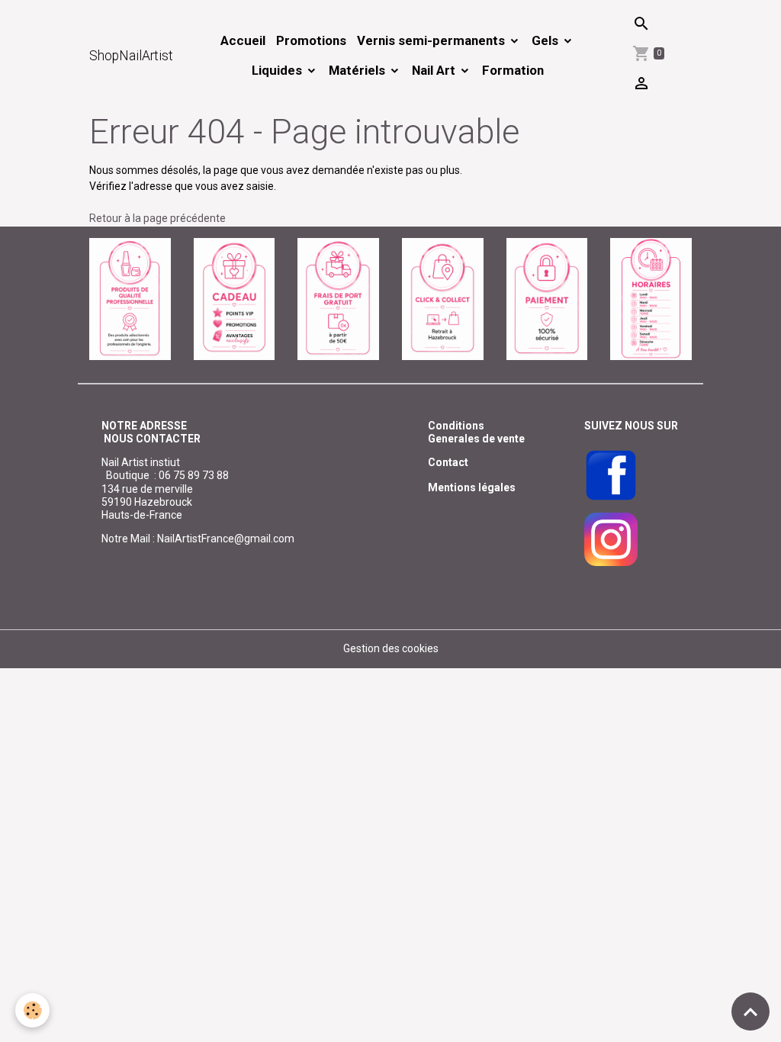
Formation (513, 70)
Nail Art (435, 70)
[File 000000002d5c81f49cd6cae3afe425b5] (234, 298)
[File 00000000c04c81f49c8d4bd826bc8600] (338, 298)
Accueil (242, 40)
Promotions (311, 40)
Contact (448, 462)
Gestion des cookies (391, 648)
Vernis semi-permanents (432, 40)
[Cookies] (32, 1010)
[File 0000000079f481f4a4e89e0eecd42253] (130, 298)
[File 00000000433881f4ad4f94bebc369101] (443, 298)
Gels (546, 40)
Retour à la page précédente (157, 218)
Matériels (358, 70)
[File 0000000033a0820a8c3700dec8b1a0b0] (547, 298)
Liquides (278, 70)
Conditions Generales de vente (476, 432)
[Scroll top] (750, 1011)
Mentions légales (472, 487)
